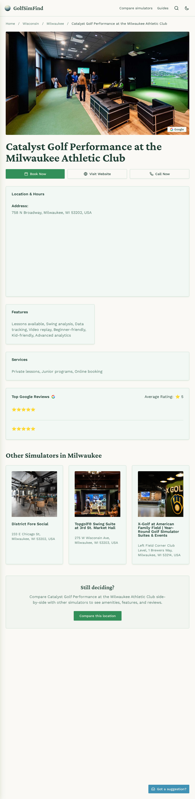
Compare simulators (135, 8)
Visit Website (100, 174)
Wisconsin (31, 23)
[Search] (176, 8)
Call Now (162, 174)
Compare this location (97, 616)
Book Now (38, 174)
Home (10, 23)
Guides (162, 8)
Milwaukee (55, 23)
